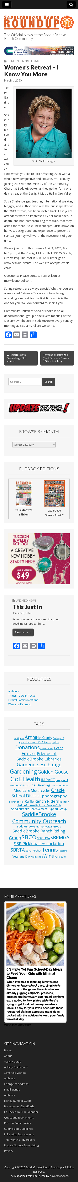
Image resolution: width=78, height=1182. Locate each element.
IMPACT (48, 779)
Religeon (64, 801)
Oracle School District (38, 793)
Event (58, 748)
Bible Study (42, 737)
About (8, 1056)
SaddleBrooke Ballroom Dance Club (39, 805)
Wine (48, 856)
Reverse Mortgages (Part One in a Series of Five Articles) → (56, 358)
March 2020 (30, 61)
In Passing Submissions (19, 1134)
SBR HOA (43, 838)
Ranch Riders (46, 801)
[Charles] (39, 50)
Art (28, 737)
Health (31, 779)
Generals (14, 61)
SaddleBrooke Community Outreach (39, 817)
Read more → (23, 632)
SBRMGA (60, 837)
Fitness (29, 753)
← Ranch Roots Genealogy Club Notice (17, 358)
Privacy (8, 1151)
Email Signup (12, 1089)
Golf (16, 779)
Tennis (50, 849)
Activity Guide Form (16, 1067)
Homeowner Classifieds (19, 1106)
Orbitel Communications (23, 700)
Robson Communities (17, 1123)
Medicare (22, 790)
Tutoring (62, 850)
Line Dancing (39, 785)
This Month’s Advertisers (19, 1140)
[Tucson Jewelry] (39, 558)
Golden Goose (53, 771)
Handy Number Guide (18, 1101)
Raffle (29, 801)
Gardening (23, 771)
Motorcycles (41, 790)
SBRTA (18, 850)
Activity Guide (12, 1061)
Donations (27, 747)
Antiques (19, 738)
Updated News (26, 600)
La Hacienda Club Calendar (21, 1112)
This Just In (27, 606)
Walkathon (37, 856)
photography (54, 796)
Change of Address (16, 1084)
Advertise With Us (15, 1073)
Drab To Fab (46, 748)
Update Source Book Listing (21, 1145)
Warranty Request (19, 704)
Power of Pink (16, 801)
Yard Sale (60, 856)
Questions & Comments (19, 1117)
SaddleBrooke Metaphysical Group (39, 826)
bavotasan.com (59, 1176)
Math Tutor (62, 785)
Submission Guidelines (18, 1129)
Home (8, 1050)
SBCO (29, 837)
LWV (53, 785)
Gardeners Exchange (39, 765)
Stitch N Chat (33, 850)
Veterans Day (21, 856)
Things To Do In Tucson (22, 695)
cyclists (55, 742)
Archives (13, 691)
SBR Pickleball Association (39, 843)
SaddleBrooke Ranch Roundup (44, 1167)
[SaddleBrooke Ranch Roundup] (39, 20)
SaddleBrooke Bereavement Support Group (39, 809)
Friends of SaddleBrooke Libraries (39, 756)
